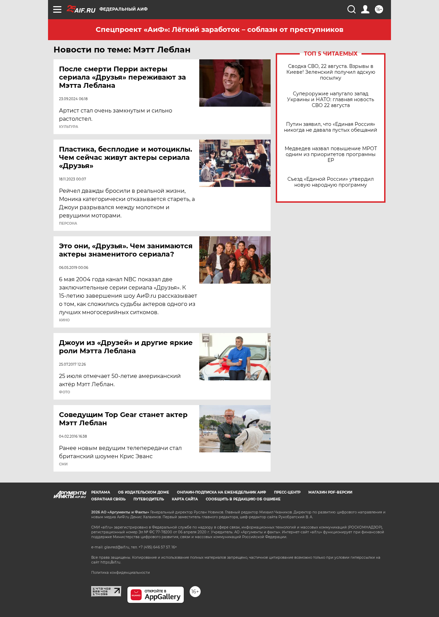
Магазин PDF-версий (330, 492)
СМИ (63, 464)
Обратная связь (108, 499)
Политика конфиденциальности (120, 572)
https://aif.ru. (110, 562)
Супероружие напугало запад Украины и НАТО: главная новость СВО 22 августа (330, 99)
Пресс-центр (287, 492)
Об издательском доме (143, 492)
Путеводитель (148, 499)
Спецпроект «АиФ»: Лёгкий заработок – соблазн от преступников (219, 29)
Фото (64, 392)
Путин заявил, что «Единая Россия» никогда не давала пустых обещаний (330, 127)
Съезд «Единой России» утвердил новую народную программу (330, 182)
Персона (68, 223)
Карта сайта (185, 499)
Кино (64, 320)
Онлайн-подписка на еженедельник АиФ (221, 492)
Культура (68, 127)
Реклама (100, 492)
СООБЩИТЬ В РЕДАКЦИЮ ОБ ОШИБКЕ (243, 499)
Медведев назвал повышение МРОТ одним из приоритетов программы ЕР (331, 154)
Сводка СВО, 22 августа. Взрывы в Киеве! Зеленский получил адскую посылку (330, 72)
